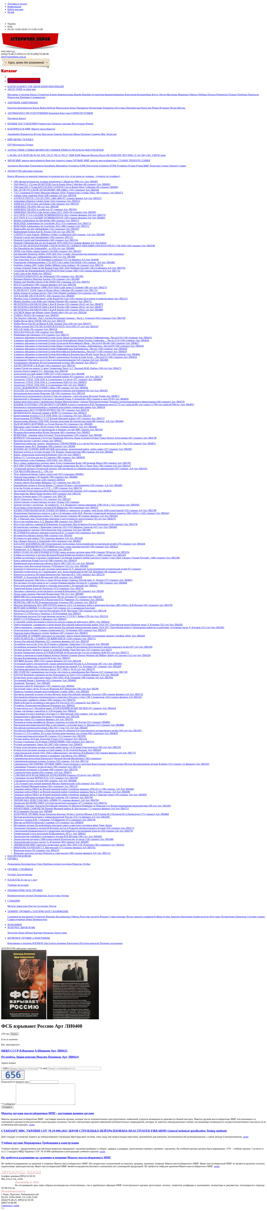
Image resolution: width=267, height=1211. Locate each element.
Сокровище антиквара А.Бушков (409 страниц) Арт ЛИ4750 (45, 769)
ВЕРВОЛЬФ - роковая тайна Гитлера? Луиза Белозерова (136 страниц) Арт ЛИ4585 (58, 435)
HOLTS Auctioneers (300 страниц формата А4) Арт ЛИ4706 (45, 284)
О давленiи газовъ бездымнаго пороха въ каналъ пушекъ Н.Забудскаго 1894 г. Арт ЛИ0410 (62, 622)
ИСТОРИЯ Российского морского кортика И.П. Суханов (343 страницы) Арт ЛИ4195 (59, 532)
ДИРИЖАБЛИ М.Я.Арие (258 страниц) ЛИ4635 (39, 479)
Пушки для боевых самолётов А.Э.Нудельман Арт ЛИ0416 (45, 711)
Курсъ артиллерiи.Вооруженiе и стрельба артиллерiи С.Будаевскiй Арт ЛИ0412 (55, 585)
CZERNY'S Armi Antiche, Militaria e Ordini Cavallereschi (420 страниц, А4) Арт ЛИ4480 (59, 234)
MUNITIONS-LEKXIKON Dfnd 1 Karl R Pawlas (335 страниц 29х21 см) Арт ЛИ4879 (58, 304)
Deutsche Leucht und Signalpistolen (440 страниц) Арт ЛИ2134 (46, 240)
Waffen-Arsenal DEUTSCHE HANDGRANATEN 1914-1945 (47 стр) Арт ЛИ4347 (56, 326)
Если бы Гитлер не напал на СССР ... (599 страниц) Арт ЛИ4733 (48, 488)
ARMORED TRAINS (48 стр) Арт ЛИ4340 (36, 206)
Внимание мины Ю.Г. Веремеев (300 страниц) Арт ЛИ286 (44, 446)
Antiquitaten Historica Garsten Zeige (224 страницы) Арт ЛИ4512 (47, 201)
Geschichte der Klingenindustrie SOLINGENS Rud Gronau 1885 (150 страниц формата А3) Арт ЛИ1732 (67, 270)
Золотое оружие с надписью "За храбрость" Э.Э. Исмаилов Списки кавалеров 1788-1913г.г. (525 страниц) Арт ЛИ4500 (76, 504)
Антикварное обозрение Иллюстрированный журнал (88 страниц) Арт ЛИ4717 (56, 362)
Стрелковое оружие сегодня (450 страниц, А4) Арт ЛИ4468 (45, 780)
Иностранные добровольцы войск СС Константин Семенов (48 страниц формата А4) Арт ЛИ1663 (66, 516)
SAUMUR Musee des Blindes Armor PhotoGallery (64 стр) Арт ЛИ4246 (50, 312)
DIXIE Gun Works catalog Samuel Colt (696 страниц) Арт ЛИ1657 (48, 251)
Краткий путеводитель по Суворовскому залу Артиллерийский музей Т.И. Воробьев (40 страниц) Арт (68, 571)
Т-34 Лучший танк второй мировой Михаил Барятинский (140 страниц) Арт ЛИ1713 (59, 783)
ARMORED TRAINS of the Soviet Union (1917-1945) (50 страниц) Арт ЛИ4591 (55, 212)
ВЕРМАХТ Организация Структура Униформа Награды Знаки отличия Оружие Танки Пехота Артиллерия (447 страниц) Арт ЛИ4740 (85, 438)
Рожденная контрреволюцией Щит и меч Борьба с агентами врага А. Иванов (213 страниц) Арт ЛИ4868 (69, 725)
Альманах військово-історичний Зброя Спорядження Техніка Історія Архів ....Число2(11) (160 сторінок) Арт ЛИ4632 (75, 357)
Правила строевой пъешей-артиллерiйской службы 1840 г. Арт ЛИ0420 (51, 691)
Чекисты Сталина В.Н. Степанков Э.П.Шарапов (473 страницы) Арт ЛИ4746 (54, 819)
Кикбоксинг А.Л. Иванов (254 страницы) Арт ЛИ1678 (42, 549)
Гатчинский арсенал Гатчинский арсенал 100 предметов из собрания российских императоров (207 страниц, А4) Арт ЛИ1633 (80, 468)
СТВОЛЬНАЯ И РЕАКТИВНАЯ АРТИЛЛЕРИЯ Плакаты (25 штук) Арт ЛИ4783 (57, 775)
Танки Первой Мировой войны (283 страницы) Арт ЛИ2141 (46, 786)
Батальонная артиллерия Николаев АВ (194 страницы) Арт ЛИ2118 (49, 393)
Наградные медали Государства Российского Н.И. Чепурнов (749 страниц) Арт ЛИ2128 (60, 610)
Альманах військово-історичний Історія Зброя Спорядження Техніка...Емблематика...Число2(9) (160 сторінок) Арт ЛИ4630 (79, 346)
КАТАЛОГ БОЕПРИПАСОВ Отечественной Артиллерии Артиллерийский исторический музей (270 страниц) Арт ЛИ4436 (79, 543)
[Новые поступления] (7, 77)
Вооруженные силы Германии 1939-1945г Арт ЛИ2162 (43, 460)
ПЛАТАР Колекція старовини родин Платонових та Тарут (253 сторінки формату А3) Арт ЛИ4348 (66, 674)
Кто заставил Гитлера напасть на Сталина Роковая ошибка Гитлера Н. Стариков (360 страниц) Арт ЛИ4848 (70, 583)
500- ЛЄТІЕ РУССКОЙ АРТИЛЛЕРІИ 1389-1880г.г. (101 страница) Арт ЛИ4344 (56, 190)
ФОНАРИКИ (14, 924)
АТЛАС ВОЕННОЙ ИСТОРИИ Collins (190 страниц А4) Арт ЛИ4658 (51, 387)
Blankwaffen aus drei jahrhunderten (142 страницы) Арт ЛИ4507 (46, 229)
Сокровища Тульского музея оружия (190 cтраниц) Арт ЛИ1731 (47, 766)
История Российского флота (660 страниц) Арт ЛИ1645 (43, 535)
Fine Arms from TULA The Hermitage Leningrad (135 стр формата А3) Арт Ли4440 (56, 259)
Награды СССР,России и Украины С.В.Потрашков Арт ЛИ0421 (47, 613)
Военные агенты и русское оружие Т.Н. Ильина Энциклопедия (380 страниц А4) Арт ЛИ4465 (63, 452)
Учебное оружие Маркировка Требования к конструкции (40, 1142)
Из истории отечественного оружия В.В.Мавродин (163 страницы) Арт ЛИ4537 (56, 507)
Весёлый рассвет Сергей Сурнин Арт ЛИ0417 (38, 440)
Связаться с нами (10, 1205)
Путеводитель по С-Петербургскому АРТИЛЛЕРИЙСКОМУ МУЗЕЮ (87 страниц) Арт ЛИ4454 (65, 708)
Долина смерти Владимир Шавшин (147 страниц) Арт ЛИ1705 (47, 482)
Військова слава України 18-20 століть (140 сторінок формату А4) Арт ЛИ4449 (55, 426)
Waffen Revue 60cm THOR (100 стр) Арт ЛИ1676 (39, 321)
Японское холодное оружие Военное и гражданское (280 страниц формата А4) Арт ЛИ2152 (62, 853)
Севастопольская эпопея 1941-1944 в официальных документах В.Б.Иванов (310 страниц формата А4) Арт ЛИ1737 (75, 752)
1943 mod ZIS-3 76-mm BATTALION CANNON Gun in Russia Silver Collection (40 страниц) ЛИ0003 (66, 187)
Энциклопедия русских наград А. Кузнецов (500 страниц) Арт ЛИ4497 (51, 842)
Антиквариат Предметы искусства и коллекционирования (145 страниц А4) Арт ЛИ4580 (61, 360)
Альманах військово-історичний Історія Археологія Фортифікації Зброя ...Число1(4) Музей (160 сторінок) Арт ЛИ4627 (76, 343)
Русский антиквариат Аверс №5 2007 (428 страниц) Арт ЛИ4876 (48, 744)
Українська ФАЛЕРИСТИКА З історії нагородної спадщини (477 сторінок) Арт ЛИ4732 (60, 803)
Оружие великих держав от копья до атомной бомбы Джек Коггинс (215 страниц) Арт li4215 (63, 649)
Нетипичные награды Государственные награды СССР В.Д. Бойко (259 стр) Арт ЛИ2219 (61, 616)
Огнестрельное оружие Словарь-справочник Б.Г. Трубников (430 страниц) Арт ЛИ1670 (60, 630)
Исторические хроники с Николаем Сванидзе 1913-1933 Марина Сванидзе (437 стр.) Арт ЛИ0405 (65, 527)
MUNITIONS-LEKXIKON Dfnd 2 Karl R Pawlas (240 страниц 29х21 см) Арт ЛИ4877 (58, 307)
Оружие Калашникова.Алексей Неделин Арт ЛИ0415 (42, 658)
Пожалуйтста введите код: (15, 1081)
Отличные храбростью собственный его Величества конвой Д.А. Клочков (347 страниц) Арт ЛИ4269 (67, 666)
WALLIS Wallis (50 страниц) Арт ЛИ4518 (35, 329)
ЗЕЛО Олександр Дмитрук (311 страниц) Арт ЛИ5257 (42, 499)
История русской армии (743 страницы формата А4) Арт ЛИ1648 (48, 538)
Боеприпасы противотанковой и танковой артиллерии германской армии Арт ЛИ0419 (59, 407)
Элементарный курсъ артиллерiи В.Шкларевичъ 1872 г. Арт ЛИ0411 (50, 833)
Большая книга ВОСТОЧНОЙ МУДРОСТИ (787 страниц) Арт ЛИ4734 (51, 410)
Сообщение (8, 1104)
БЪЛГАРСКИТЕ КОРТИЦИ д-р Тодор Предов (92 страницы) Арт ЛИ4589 (53, 424)
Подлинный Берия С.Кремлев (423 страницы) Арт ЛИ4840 (45, 680)
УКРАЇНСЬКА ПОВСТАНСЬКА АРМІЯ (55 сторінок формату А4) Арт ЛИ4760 (56, 800)
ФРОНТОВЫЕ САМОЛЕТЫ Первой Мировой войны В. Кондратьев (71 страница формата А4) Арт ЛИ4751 (71, 808)
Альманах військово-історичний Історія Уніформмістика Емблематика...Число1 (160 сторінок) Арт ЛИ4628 (70, 348)
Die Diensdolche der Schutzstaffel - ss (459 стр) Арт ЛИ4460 (44, 248)
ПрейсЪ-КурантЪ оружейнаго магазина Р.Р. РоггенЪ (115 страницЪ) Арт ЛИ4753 (57, 702)
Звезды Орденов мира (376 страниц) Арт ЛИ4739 (40, 496)
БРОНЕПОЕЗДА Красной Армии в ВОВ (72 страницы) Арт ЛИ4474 (50, 413)
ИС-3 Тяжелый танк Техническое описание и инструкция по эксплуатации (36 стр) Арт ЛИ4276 (65, 518)
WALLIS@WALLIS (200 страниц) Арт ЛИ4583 (38, 332)
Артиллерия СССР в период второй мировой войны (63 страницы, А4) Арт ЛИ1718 (58, 376)
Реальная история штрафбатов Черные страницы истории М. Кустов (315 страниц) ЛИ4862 (62, 722)
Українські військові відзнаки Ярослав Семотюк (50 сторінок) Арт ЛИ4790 (53, 797)
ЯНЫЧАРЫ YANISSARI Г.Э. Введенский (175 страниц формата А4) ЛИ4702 (54, 847)
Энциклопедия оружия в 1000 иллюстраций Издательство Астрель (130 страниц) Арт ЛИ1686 (63, 839)
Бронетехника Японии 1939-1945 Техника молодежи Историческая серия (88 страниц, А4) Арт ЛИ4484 (68, 421)
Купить (14, 1034)
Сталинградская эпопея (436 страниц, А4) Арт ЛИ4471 (43, 772)
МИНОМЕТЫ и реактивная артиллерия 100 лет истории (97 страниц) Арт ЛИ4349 (58, 596)
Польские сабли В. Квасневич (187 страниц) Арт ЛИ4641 (44, 686)
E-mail (43, 1068)
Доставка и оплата (17, 3)
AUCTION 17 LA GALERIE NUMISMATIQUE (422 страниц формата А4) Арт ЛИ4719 (60, 215)
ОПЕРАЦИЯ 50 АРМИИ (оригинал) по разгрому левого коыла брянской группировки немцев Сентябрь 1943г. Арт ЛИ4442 (79, 635)
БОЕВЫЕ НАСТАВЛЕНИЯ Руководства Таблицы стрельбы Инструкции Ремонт (50, 123)
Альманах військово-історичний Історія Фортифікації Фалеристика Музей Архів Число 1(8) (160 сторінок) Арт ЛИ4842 (77, 354)
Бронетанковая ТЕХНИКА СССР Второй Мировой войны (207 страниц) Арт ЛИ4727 (59, 418)
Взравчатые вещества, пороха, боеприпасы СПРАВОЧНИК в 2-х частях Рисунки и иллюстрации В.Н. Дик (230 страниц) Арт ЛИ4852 (85, 443)
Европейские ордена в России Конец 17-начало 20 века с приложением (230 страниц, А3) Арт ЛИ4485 (68, 485)
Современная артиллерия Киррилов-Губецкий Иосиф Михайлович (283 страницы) (57, 758)
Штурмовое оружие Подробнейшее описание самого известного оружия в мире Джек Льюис (63, 825)
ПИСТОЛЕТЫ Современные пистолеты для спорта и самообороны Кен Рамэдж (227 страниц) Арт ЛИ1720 (70, 672)
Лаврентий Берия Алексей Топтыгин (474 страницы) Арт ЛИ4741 (49, 588)
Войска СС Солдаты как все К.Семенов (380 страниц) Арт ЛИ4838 (49, 457)
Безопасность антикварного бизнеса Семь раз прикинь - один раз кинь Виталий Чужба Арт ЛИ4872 (66, 396)
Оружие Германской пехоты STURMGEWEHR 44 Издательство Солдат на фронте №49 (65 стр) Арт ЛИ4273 (71, 652)
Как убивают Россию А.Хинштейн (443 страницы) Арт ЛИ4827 (47, 541)
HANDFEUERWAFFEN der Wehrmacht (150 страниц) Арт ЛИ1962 (48, 276)
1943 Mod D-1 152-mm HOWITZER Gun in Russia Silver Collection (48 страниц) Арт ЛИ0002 (62, 184)
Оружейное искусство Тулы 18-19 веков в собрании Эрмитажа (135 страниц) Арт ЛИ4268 (61, 644)
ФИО (5, 1068)
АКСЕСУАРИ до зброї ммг (133, 93)
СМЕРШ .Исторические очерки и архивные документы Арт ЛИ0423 (50, 755)
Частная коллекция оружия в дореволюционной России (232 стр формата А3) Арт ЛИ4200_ (62, 817)
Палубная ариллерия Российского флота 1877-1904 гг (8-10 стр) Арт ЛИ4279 (54, 669)
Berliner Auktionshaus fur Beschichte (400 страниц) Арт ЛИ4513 (46, 220)
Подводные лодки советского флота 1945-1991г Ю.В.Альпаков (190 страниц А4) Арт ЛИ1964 (63, 677)
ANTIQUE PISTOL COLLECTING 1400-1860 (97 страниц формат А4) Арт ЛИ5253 (58, 198)
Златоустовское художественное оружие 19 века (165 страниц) (46, 502)
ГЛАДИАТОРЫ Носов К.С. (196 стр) (33, 471)
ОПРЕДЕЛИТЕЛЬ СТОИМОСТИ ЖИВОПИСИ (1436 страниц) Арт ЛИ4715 (55, 638)
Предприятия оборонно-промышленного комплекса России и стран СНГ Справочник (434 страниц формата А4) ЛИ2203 (78, 697)
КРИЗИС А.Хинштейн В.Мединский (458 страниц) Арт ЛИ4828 (48, 577)
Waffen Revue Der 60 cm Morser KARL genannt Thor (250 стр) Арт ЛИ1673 (52, 323)
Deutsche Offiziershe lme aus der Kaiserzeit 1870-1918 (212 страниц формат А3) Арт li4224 (60, 243)
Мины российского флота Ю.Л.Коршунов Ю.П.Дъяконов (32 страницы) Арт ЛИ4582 (59, 599)
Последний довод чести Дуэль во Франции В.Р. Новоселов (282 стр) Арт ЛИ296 (56, 688)
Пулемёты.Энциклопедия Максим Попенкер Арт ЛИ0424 (44, 705)
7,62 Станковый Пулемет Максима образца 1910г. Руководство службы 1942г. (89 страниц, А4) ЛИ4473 (68, 192)
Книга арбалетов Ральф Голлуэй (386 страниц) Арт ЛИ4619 (45, 560)
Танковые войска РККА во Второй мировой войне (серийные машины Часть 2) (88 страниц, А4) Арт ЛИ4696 (72, 792)
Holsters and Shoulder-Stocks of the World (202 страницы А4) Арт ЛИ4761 (52, 282)
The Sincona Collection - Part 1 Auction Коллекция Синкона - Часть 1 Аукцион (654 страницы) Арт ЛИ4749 (69, 318)
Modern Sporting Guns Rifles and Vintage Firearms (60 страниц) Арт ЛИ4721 (53, 301)
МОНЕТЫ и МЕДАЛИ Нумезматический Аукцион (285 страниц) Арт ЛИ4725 (55, 602)
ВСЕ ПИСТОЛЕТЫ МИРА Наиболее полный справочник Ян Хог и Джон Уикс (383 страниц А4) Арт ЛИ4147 (72, 465)
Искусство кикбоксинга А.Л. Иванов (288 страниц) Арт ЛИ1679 (48, 521)
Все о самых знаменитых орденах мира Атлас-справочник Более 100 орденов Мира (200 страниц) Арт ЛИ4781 (72, 463)
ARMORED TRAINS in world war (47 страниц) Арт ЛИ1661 (45, 209)
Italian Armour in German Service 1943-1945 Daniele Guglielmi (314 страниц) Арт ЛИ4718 (60, 293)
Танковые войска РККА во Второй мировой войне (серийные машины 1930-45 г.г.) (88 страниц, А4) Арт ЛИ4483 (74, 789)
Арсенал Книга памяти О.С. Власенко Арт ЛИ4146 (41, 371)
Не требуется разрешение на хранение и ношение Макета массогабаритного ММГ (56, 1157)
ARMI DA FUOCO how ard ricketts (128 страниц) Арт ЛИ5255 (46, 204)
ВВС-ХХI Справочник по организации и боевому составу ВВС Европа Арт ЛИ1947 (58, 429)
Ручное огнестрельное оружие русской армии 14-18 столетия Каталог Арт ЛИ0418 (57, 750)
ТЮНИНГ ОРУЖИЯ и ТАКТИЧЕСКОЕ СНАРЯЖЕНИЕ (136, 915)
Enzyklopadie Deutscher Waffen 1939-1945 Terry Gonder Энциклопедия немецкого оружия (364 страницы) (69, 254)
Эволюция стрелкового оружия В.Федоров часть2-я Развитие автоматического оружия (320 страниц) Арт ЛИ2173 (74, 828)
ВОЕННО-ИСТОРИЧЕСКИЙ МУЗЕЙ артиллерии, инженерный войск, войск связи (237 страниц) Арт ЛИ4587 (73, 449)
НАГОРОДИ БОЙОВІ (19, 856)
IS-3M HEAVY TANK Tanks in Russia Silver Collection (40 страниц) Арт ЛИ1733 (55, 290)
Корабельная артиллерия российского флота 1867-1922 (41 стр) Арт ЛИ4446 (54, 563)
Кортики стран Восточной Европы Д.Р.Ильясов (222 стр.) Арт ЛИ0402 (51, 566)
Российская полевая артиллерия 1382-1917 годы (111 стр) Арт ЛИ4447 (51, 727)
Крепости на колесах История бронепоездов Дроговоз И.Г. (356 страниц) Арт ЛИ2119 (59, 574)
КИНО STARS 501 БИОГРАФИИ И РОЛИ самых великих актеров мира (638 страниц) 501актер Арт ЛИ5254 (71, 552)
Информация (14, 6)
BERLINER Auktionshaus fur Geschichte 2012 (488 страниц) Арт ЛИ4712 (51, 226)
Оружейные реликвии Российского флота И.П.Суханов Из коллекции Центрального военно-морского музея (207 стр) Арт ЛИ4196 (83, 647)
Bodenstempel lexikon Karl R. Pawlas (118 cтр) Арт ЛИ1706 (44, 231)
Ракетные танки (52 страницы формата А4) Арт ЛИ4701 (43, 719)
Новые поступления (24, 80)
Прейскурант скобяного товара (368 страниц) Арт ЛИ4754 (44, 700)
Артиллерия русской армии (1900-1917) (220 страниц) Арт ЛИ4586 (49, 373)
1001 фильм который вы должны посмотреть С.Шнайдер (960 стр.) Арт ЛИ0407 (56, 181)
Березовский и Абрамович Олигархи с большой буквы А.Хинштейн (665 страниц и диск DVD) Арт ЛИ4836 (71, 399)
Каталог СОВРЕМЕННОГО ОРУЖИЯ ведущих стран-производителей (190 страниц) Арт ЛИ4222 (66, 546)
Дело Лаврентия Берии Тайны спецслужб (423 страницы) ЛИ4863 (49, 474)
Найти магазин (15, 9)
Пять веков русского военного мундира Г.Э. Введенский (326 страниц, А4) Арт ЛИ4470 (60, 713)
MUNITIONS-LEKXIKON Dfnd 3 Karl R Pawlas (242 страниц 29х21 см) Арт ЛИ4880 (58, 309)
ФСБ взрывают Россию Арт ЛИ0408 (33, 811)
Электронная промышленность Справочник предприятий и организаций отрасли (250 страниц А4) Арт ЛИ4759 (73, 831)
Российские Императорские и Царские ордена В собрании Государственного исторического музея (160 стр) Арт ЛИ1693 (78, 730)
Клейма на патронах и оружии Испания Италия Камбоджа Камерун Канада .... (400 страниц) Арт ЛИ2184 (70, 555)
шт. (13, 51)
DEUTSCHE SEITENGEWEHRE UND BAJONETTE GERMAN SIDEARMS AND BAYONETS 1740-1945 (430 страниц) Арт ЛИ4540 (84, 245)
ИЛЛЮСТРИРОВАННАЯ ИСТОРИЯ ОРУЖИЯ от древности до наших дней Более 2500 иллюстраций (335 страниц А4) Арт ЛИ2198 (85, 510)
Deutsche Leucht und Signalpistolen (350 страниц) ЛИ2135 (43, 237)
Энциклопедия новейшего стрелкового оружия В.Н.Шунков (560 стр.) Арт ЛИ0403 (58, 836)
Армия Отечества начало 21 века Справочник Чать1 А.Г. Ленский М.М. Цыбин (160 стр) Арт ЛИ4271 (67, 368)
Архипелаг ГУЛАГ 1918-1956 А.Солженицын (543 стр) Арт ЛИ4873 (50, 385)
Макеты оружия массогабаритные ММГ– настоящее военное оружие (47, 1113)
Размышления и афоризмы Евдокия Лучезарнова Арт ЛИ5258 (46, 716)
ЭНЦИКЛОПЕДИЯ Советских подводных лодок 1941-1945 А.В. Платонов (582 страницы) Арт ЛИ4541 (69, 844)
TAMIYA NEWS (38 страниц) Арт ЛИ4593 (36, 315)
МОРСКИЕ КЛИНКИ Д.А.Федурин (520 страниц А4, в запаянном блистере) (54, 608)
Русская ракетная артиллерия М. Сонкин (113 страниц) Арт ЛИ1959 (50, 736)
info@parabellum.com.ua (13, 56)
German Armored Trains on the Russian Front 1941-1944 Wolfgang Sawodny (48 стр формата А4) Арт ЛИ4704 (69, 268)
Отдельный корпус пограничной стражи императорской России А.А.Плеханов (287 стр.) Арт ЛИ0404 (68, 663)
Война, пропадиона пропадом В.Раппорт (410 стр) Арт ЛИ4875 (47, 454)
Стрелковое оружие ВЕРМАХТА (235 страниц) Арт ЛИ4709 (46, 778)
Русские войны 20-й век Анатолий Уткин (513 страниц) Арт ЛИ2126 (50, 739)
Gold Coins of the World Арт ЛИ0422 (33, 273)
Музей (10, 12)
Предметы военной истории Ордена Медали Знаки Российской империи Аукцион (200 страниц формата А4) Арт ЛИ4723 (78, 694)
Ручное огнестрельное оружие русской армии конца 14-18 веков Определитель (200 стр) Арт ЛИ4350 (67, 747)
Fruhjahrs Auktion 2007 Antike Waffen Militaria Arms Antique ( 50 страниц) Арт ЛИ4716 (58, 265)
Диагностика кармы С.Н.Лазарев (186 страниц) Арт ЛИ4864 (46, 477)
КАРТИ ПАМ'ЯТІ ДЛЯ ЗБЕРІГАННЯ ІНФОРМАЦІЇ (35, 86)
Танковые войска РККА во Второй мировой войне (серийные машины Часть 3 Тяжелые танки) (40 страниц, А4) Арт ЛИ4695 (80, 794)
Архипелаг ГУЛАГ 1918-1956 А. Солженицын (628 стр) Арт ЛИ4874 (50, 382)
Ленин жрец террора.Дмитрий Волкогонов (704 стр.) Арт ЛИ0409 (48, 594)
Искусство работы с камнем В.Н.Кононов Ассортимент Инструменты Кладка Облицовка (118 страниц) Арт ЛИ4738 (75, 524)
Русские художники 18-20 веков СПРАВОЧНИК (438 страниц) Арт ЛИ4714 (54, 741)
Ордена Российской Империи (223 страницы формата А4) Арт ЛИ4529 (51, 641)
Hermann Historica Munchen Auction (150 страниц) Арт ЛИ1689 (46, 279)
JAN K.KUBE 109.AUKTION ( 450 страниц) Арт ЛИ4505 (44, 295)
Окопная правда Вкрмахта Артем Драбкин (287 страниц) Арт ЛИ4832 (51, 633)
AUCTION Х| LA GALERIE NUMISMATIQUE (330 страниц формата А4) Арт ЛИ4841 (59, 217)
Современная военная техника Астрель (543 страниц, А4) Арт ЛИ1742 (51, 761)
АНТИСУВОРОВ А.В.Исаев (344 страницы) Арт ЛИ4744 (44, 365)
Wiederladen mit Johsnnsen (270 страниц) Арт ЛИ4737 (41, 334)
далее (32, 1124)
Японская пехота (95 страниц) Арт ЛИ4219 (36, 850)
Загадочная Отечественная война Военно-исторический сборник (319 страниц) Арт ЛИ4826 (62, 491)
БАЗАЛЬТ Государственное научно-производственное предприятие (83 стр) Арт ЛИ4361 (61, 390)
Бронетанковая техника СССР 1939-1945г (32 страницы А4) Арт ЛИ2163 (52, 415)
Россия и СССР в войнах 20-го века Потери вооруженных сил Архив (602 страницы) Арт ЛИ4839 (66, 733)
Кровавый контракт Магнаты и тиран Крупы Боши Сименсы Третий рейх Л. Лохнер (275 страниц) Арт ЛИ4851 (73, 580)
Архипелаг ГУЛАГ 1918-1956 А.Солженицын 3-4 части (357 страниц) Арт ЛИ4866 (58, 379)
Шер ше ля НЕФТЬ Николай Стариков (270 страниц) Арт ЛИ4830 (48, 822)
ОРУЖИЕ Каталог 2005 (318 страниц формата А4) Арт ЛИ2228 (47, 661)
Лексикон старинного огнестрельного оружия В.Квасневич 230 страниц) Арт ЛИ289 (59, 591)
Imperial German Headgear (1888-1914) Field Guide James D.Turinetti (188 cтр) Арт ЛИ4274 (60, 287)
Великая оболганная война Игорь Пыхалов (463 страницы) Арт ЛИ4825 (52, 432)
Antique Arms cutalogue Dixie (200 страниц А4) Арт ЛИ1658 (45, 195)
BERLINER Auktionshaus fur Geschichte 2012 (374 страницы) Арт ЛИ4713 (52, 223)
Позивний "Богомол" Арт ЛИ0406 (32, 683)
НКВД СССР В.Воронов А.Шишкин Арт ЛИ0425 (40, 619)
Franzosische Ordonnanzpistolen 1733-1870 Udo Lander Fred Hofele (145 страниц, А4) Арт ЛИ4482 (64, 262)
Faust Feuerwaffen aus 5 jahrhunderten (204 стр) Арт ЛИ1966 (44, 256)
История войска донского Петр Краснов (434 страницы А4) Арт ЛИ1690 (52, 530)
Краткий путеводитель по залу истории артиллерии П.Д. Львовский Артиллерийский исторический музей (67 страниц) (77, 569)
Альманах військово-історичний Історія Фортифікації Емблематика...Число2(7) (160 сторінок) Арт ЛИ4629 (70, 351)
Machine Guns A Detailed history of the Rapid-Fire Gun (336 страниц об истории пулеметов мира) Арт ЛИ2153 (70, 298)
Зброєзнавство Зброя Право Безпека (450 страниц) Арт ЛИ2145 (47, 493)
